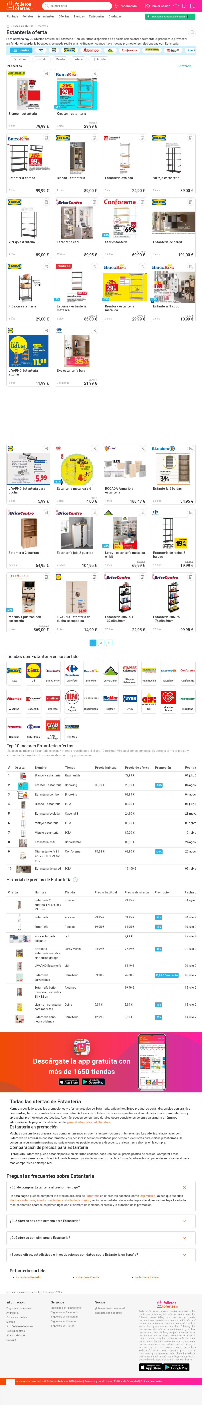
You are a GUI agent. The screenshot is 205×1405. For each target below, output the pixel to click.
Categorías (97, 16)
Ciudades (115, 16)
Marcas (10, 1321)
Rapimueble (147, 1196)
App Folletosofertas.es (19, 1326)
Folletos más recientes (38, 16)
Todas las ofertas (23, 26)
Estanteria (92, 1196)
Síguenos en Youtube (63, 1321)
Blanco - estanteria (22, 1200)
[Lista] (192, 6)
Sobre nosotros (15, 1330)
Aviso (79, 1381)
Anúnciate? (12, 1312)
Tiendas (79, 16)
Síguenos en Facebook (64, 1312)
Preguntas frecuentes (18, 1308)
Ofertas (63, 16)
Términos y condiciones (98, 1381)
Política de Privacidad (126, 1381)
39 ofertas (14, 66)
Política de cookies (152, 1381)
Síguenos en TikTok (62, 1325)
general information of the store (89, 1122)
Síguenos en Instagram (64, 1316)
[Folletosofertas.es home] (19, 6)
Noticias (11, 1339)
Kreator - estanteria (50, 1200)
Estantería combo (78, 1200)
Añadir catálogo (15, 1335)
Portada (12, 16)
